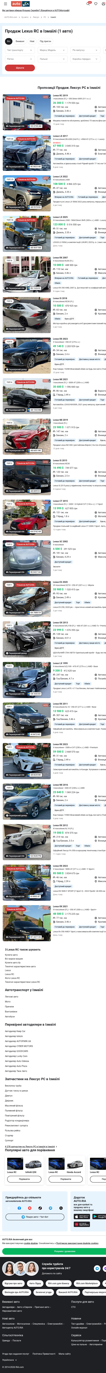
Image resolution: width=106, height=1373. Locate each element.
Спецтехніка (39, 1324)
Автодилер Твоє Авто (16, 1071)
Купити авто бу (13, 962)
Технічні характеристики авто (20, 966)
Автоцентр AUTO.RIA (12, 1327)
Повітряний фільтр (14, 1115)
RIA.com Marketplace (87, 1283)
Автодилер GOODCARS (16, 1051)
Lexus (8, 970)
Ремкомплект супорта (16, 1125)
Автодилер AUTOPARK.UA (18, 1041)
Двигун (8, 1095)
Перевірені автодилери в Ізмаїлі (30, 1024)
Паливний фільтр (14, 1110)
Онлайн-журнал (79, 1327)
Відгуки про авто (13, 1283)
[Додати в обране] (95, 4)
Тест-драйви (77, 1324)
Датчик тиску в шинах (16, 1090)
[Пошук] (88, 4)
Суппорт (9, 1140)
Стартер (9, 1135)
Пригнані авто (42, 1307)
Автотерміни (95, 1344)
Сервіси (76, 1335)
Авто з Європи (24, 1307)
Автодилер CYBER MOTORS (19, 1046)
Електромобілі (55, 1324)
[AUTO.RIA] (20, 4)
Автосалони (8, 1324)
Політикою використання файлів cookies (77, 1243)
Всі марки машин (14, 958)
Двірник (9, 1100)
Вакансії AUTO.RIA (68, 1292)
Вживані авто (11, 1301)
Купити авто (11, 955)
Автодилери (8, 1307)
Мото (7, 1001)
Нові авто (8, 1318)
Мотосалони (23, 1324)
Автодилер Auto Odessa (17, 1061)
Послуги (17, 1340)
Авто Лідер (35, 1283)
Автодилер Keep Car (15, 1031)
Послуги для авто (82, 1301)
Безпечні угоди (43, 1292)
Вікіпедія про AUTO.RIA (17, 1292)
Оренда (6, 1340)
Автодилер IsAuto (14, 1036)
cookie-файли (31, 1243)
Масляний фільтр (14, 1105)
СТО (73, 1307)
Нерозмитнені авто (12, 1311)
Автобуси (10, 1016)
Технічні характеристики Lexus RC (22, 982)
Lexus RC (9, 974)
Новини (76, 1318)
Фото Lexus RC (12, 978)
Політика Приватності (44, 1354)
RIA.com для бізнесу (58, 1283)
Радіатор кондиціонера (17, 1120)
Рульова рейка (12, 1130)
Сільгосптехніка (12, 1335)
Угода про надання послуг (15, 1354)
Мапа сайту (65, 1354)
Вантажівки (11, 1011)
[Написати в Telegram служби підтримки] (97, 1268)
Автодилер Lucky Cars (16, 1056)
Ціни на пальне (79, 1344)
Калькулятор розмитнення (85, 1340)
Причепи (9, 1006)
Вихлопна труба (13, 1085)
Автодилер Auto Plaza (16, 1066)
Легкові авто (11, 996)
